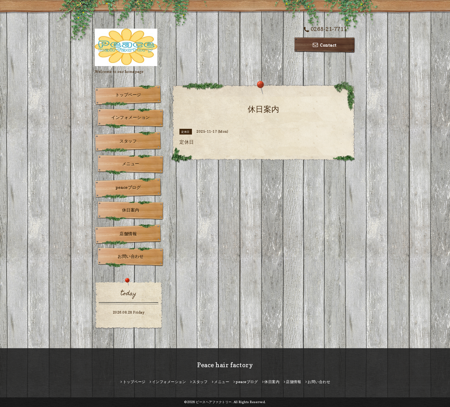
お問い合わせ (130, 256)
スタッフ (128, 141)
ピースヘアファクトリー (214, 402)
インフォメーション (130, 117)
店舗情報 (128, 233)
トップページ (128, 94)
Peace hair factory (225, 365)
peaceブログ (128, 187)
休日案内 (130, 210)
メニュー (130, 163)
